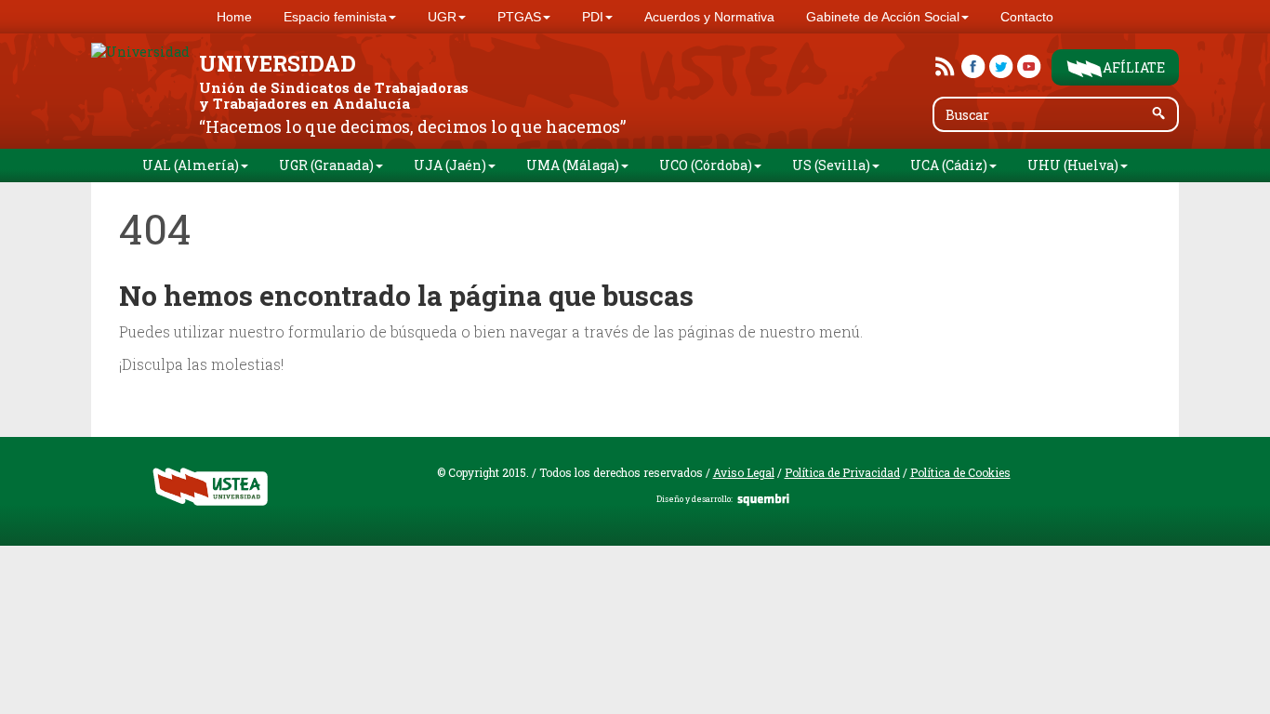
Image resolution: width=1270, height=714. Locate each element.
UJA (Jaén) (450, 165)
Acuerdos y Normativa (709, 16)
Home (234, 16)
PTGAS (519, 16)
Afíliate (1134, 67)
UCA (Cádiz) (948, 165)
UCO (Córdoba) (705, 165)
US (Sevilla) (831, 165)
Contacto (1026, 16)
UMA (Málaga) (572, 165)
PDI (592, 16)
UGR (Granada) (326, 165)
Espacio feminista (335, 16)
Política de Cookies (960, 472)
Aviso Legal (743, 472)
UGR (442, 16)
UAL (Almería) (190, 165)
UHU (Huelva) (1072, 165)
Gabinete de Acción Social (882, 16)
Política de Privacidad (842, 472)
